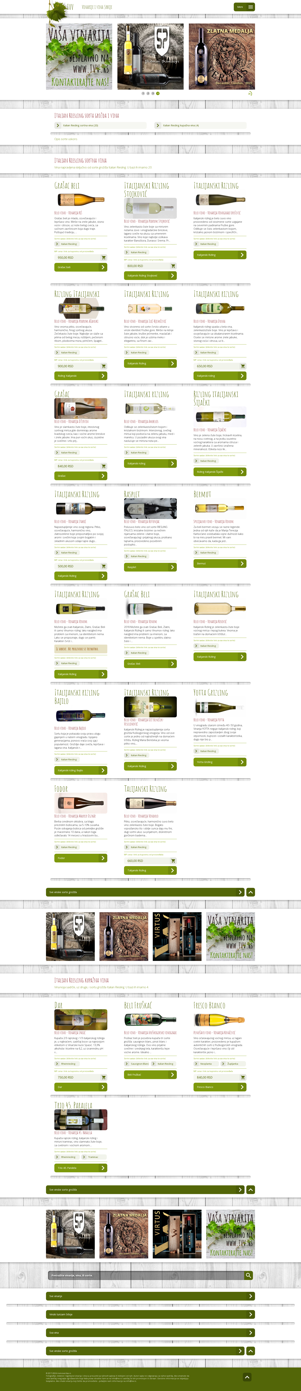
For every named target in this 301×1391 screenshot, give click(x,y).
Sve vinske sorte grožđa (63, 892)
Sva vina (54, 1332)
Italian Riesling (69, 243)
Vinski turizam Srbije (60, 1314)
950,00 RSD (65, 258)
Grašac (62, 475)
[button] (251, 60)
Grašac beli (64, 267)
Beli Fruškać (134, 1074)
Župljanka (232, 1063)
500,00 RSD (65, 566)
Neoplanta (206, 1063)
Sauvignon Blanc (140, 1063)
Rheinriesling (68, 1063)
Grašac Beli (134, 663)
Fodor (61, 858)
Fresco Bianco (205, 1087)
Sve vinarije (55, 1296)
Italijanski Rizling (206, 254)
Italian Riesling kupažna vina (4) (181, 125)
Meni (240, 7)
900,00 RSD (65, 366)
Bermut (201, 563)
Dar (60, 1087)
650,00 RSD (205, 366)
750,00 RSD (65, 1077)
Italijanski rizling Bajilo (70, 770)
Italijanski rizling (206, 375)
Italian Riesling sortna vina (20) (80, 125)
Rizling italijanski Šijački (210, 471)
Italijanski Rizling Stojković (142, 275)
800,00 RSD (135, 266)
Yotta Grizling (205, 762)
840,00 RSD (65, 466)
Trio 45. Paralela (67, 1168)
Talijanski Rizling (137, 870)
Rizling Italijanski (67, 375)
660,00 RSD (135, 861)
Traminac (93, 1157)
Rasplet (132, 567)
